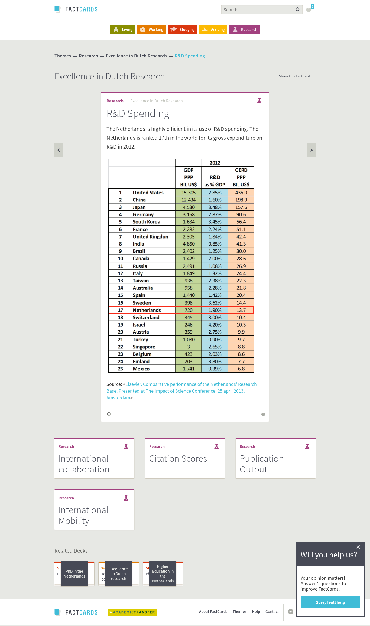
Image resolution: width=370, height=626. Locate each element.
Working (156, 29)
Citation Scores (178, 458)
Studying (187, 29)
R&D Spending (190, 56)
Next (58, 150)
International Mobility (83, 515)
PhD (60, 573)
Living (127, 29)
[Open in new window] (136, 612)
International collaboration (84, 464)
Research (249, 29)
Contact (272, 611)
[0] (310, 12)
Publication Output (262, 464)
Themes (62, 56)
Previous (311, 150)
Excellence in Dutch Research (136, 56)
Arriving (218, 29)
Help (256, 611)
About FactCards (213, 611)
